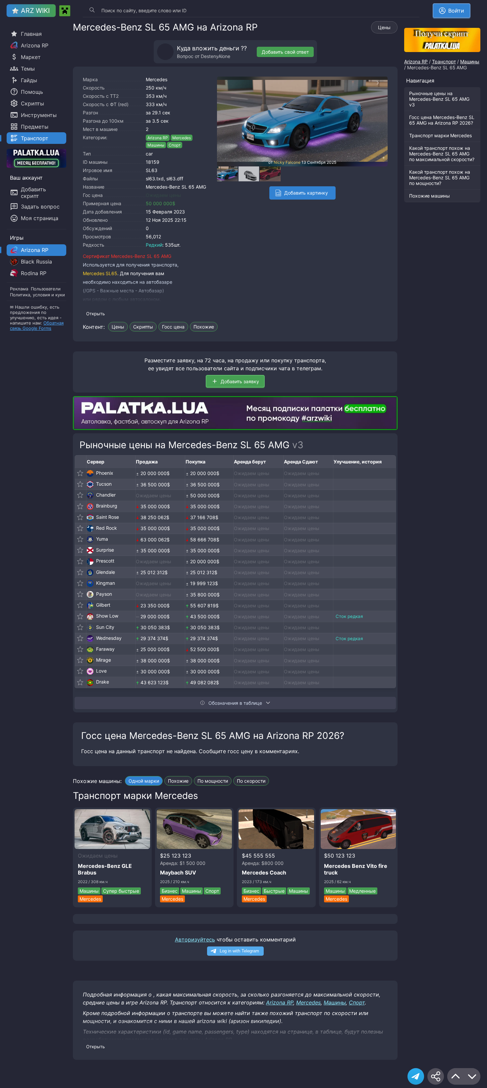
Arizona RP (157, 137)
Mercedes (156, 79)
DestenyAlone (215, 56)
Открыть (95, 313)
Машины (155, 145)
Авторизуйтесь (195, 939)
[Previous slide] (223, 83)
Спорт (175, 145)
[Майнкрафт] (64, 10)
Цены (384, 27)
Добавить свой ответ (285, 52)
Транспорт (444, 61)
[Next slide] (381, 83)
